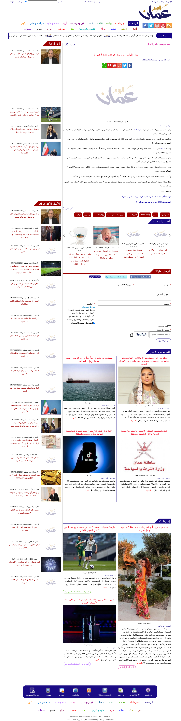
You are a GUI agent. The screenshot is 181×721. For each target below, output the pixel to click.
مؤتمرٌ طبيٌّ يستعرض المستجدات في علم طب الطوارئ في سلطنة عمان (133, 253)
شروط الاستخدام (88, 307)
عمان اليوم (20, 2)
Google (11, 2)
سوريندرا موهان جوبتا (115, 215)
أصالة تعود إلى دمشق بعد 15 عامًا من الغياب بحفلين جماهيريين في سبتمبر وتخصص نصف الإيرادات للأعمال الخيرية (144, 361)
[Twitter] (116, 278)
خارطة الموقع (135, 695)
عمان (155, 215)
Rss (89, 695)
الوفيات (78, 215)
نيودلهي (87, 215)
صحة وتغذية (164, 44)
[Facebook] (140, 278)
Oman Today (145, 215)
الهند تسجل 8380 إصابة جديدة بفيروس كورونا (153, 202)
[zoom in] (66, 44)
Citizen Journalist (105, 695)
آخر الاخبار (152, 44)
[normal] (70, 44)
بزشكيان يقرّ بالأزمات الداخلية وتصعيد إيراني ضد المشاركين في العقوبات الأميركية (24, 150)
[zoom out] (74, 44)
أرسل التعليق (164, 341)
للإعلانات (75, 695)
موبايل (48, 695)
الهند (163, 148)
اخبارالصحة (132, 215)
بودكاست (148, 695)
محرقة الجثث (137, 130)
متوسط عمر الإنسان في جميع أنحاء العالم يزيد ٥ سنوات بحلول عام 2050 (106, 254)
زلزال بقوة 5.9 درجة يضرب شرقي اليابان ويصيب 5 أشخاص (88, 36)
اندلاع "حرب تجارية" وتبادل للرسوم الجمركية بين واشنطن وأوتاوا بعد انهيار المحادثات (24, 234)
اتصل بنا (62, 695)
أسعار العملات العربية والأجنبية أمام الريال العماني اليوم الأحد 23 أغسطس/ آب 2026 (24, 443)
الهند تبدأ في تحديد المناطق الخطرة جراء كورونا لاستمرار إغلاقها (146, 197)
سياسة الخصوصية (32, 695)
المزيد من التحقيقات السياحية (77, 592)
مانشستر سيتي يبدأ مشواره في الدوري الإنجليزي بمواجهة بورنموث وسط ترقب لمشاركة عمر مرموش (24, 269)
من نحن (121, 695)
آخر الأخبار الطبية (127, 667)
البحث (60, 2)
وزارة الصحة (98, 215)
